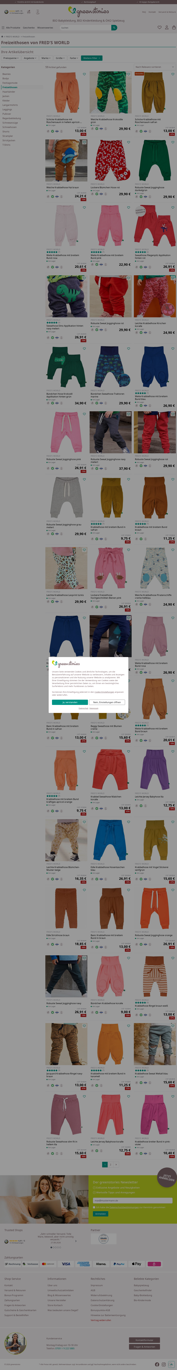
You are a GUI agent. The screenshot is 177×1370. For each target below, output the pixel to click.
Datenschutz (83, 708)
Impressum (93, 708)
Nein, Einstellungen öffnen (107, 702)
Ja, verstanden (70, 702)
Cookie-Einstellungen (104, 692)
